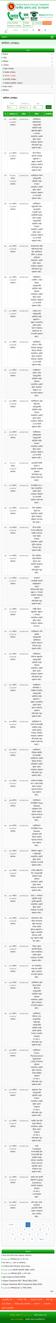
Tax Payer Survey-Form (14, 24)
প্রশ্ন (6, 30)
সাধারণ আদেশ (7, 87)
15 (38, 1234)
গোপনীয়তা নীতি (22, 1300)
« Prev (10, 1225)
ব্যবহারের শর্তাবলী (36, 1300)
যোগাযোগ (15, 30)
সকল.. (52, 1291)
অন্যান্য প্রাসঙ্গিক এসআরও (13, 83)
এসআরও (6, 65)
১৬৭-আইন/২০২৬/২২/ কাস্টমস (13, 724)
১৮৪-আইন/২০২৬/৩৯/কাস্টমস (13, 249)
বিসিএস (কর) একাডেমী (22, 1304)
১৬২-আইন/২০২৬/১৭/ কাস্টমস (13, 854)
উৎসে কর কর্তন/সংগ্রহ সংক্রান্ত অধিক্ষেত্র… (18, 1255)
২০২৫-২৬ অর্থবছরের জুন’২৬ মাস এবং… (16, 1259)
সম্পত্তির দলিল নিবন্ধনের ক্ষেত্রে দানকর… (17, 1266)
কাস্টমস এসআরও (10, 76)
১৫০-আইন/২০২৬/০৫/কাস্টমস (13, 1180)
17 (15, 1239)
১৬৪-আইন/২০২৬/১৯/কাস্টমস (13, 803)
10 (40, 1229)
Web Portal (28, 24)
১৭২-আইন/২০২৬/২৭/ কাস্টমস (13, 581)
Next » (42, 1239)
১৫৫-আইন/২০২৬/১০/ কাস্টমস (13, 1016)
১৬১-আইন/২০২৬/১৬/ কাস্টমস (13, 873)
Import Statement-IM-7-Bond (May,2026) (20, 1281)
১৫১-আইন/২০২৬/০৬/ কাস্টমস (13, 1149)
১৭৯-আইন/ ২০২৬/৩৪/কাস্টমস (13, 404)
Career (37, 23)
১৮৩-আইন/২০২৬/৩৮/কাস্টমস (13, 280)
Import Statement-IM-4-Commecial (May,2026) (22, 1284)
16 (46, 1234)
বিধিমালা (5, 61)
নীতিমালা (6, 90)
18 (23, 1239)
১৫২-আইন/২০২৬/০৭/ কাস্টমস (13, 1123)
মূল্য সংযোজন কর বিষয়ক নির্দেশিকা (14, 1277)
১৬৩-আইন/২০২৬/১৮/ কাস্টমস (13, 828)
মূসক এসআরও (9, 69)
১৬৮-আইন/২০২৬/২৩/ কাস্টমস (13, 688)
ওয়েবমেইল (25, 30)
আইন (5, 58)
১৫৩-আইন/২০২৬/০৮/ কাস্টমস (13, 1092)
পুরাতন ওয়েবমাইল (7, 1308)
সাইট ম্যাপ (49, 1300)
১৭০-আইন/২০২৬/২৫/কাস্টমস (13, 634)
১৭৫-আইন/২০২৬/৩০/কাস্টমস (13, 511)
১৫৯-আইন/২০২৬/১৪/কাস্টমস (13, 921)
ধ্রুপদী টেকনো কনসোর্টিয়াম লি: (35, 1319)
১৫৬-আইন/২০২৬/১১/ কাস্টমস (13, 985)
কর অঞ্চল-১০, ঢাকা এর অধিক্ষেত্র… (15, 1263)
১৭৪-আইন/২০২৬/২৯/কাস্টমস (13, 530)
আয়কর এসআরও (10, 72)
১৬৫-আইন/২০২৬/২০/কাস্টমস (13, 783)
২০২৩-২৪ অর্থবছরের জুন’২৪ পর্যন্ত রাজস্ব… (18, 1288)
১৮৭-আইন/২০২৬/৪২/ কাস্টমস (13, 156)
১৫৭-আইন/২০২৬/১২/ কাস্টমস (13, 969)
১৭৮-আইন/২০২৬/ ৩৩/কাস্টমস (13, 435)
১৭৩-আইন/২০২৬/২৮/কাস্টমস (13, 558)
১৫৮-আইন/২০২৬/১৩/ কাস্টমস (13, 949)
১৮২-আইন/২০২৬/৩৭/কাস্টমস (13, 314)
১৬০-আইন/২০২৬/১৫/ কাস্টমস (13, 898)
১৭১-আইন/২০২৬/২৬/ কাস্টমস (13, 612)
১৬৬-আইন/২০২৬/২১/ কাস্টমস (13, 752)
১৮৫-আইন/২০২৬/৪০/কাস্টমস (13, 206)
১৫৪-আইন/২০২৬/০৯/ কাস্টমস (13, 1053)
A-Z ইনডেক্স (6, 1304)
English (47, 23)
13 (21, 1234)
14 (29, 1234)
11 (49, 1229)
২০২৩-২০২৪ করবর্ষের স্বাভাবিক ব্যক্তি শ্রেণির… (19, 1270)
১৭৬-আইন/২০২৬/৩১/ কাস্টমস (13, 488)
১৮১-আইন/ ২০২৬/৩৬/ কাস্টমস (13, 345)
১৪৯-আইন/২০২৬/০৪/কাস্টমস (13, 1205)
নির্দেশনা (5, 54)
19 (32, 1239)
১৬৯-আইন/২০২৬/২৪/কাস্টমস (13, 657)
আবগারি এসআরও (10, 79)
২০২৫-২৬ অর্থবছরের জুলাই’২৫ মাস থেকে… (17, 1273)
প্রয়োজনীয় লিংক (7, 1300)
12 (12, 1234)
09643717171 (46, 15)
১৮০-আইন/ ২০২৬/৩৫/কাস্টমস (13, 373)
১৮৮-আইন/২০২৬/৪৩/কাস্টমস (13, 122)
